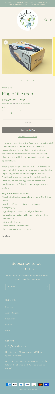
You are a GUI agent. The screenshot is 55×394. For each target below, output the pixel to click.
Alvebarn (24, 389)
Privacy (8, 325)
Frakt (14, 103)
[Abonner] (47, 287)
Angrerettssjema (12, 313)
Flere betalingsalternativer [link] (27, 136)
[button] (3, 20)
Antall (4, 108)
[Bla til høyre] (33, 81)
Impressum (10, 307)
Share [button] (7, 236)
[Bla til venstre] (22, 81)
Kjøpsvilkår (10, 319)
